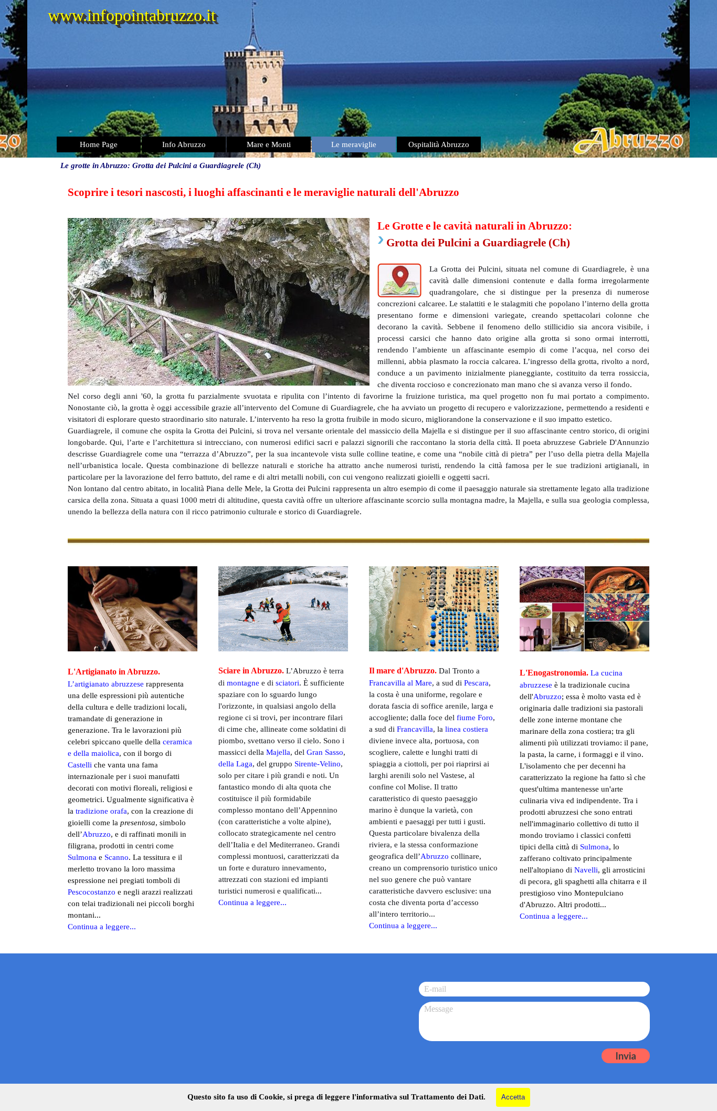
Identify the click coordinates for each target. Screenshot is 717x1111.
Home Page (99, 144)
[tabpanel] (358, 350)
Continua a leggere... (554, 916)
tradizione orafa (101, 811)
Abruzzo (547, 696)
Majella (278, 752)
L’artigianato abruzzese (106, 684)
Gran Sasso (325, 752)
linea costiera (466, 729)
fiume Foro (475, 717)
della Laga (235, 764)
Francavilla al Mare (400, 683)
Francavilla (415, 729)
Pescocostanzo (91, 892)
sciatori (287, 683)
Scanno (116, 857)
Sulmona (594, 847)
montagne (243, 683)
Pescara (476, 683)
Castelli (80, 765)
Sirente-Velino (317, 764)
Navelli (586, 870)
